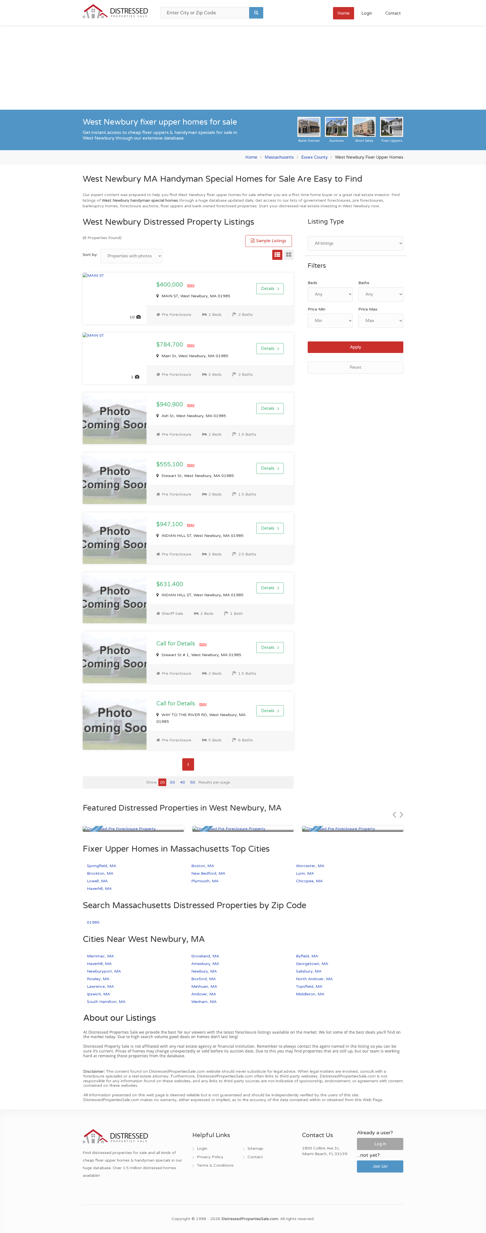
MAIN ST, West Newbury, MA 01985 (195, 296)
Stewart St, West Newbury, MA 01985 (197, 475)
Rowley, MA (98, 978)
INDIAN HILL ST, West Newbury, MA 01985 (202, 535)
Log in (380, 1143)
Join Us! (380, 1166)
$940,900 (170, 404)
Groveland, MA (205, 956)
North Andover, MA (314, 978)
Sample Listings (270, 240)
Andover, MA (203, 994)
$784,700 (170, 344)
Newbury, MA (204, 971)
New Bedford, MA (208, 873)
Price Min (316, 309)
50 (192, 782)
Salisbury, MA (308, 971)
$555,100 (170, 464)
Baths (363, 282)
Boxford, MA (203, 978)
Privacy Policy (210, 1157)
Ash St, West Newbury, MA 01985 (193, 415)
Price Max (367, 309)
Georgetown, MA (312, 963)
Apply (355, 347)
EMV (191, 285)
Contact (393, 13)
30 (172, 782)
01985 (93, 922)
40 (182, 782)
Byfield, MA (307, 956)
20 (162, 782)
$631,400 (169, 584)
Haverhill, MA (99, 888)
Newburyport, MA (104, 971)
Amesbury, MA (205, 963)
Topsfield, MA (309, 986)
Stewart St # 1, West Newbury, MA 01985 (200, 654)
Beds (312, 282)
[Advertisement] (243, 67)
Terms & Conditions (215, 1165)
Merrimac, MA (100, 956)
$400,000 (170, 285)
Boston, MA (202, 865)
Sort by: (90, 254)
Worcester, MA (310, 865)
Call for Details (176, 643)
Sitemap (255, 1148)
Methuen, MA (204, 986)
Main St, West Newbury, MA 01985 (194, 356)
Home (344, 13)
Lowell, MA (97, 881)
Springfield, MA (101, 865)
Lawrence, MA (100, 986)
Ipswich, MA (98, 994)
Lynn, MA (305, 873)
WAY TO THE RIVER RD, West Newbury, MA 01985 (201, 718)
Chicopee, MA (309, 881)
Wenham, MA (204, 1001)
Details (267, 288)
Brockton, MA (100, 873)
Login (366, 13)
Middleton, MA (310, 994)
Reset (355, 367)
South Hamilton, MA (106, 1001)
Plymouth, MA (205, 881)
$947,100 (170, 524)
